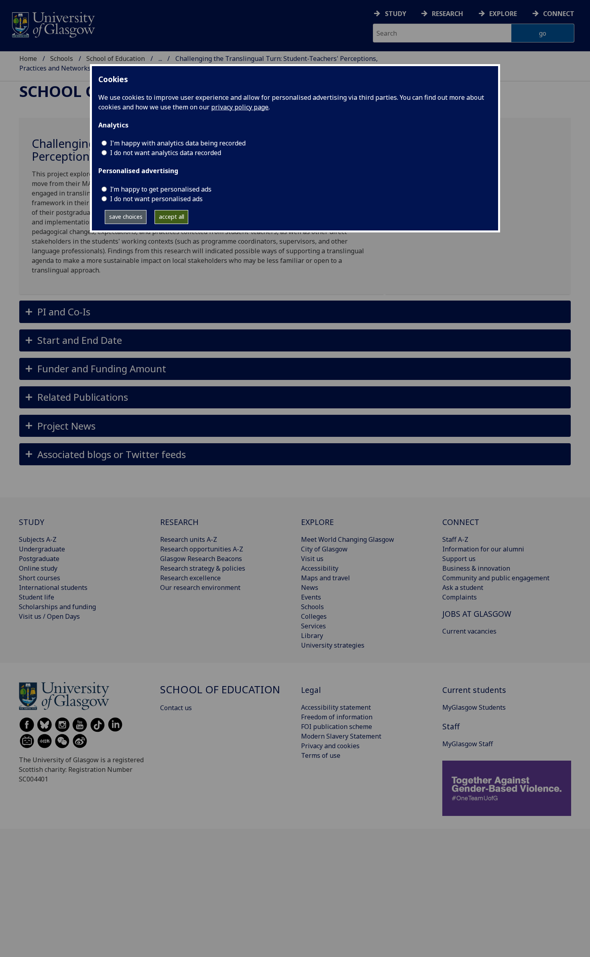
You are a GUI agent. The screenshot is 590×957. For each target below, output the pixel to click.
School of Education (115, 58)
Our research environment (200, 587)
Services (313, 626)
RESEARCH (179, 522)
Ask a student (462, 587)
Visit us (312, 558)
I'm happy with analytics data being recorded (178, 143)
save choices (125, 216)
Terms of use (320, 755)
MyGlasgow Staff (467, 743)
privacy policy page (240, 107)
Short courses (39, 577)
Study (395, 13)
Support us (459, 558)
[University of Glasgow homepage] (53, 24)
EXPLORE (317, 522)
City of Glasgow (324, 549)
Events (311, 597)
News (309, 587)
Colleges (314, 616)
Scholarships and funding (57, 606)
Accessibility (319, 568)
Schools (61, 58)
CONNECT (460, 522)
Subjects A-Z (38, 539)
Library (312, 635)
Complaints (459, 597)
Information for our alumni (483, 549)
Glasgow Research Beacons (201, 558)
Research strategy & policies (202, 568)
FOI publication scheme (336, 726)
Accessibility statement (336, 707)
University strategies (332, 645)
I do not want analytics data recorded (165, 152)
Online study (38, 568)
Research (447, 13)
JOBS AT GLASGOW (476, 613)
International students (53, 587)
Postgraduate (39, 558)
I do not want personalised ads (156, 198)
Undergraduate (42, 549)
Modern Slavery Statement (341, 736)
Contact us (176, 707)
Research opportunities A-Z (201, 549)
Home (28, 58)
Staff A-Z (455, 539)
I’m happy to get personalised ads (161, 189)
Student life (36, 597)
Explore (503, 13)
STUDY (31, 522)
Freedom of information (336, 717)
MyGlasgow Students (474, 707)
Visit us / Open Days (49, 616)
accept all (171, 216)
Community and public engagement (495, 577)
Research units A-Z (188, 539)
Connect (558, 13)
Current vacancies (469, 631)
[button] (295, 312)
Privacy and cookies (330, 745)
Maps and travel (325, 577)
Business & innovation (476, 568)
